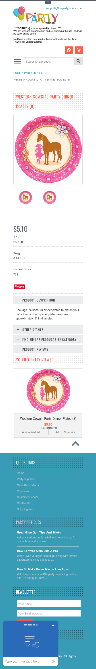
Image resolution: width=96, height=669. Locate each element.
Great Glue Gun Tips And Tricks (39, 532)
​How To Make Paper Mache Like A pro (43, 569)
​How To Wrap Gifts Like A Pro (37, 551)
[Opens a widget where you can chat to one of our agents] (31, 643)
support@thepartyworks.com (64, 8)
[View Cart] (79, 50)
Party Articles (28, 522)
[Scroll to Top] (76, 444)
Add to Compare (65, 432)
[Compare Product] (69, 50)
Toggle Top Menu (48, 2)
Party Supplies (34, 72)
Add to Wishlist (31, 432)
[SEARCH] (78, 62)
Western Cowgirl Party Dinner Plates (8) (48, 418)
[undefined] (48, 183)
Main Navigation (17, 61)
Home (17, 72)
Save (21, 286)
